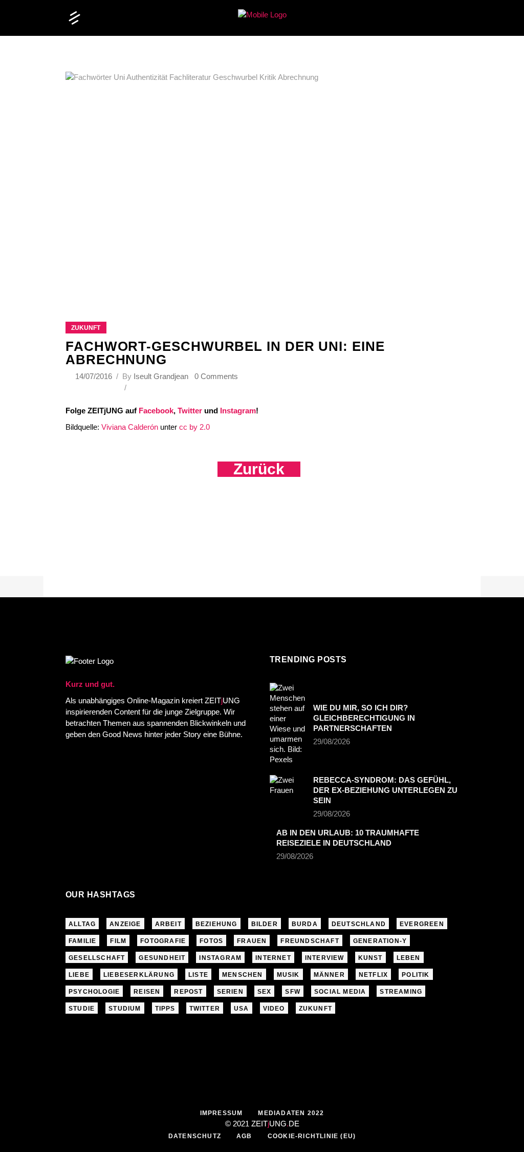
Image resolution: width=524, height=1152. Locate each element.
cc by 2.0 (194, 427)
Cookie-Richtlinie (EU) (312, 1136)
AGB (244, 1136)
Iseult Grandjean (161, 376)
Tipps (165, 1008)
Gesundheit (162, 957)
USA (241, 1008)
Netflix (373, 974)
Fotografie (163, 941)
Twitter (190, 410)
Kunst (370, 957)
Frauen (252, 941)
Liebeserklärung (138, 974)
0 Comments (216, 376)
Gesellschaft (97, 957)
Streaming (401, 991)
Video (274, 1008)
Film (118, 941)
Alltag (82, 924)
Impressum (221, 1113)
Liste (198, 974)
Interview (324, 957)
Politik (415, 974)
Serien (230, 991)
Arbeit (168, 924)
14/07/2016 (94, 376)
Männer (329, 974)
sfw (292, 991)
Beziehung (216, 924)
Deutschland (359, 924)
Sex (264, 991)
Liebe (79, 974)
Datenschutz (194, 1136)
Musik (288, 974)
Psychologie (94, 991)
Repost (188, 991)
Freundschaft (309, 941)
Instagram (238, 410)
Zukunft (85, 327)
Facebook (156, 410)
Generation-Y (380, 941)
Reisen (147, 991)
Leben (409, 957)
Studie (82, 1008)
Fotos (211, 941)
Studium (124, 1008)
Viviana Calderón (128, 427)
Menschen (242, 974)
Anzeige (125, 924)
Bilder (264, 924)
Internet (273, 957)
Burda (305, 924)
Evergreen (422, 924)
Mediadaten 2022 (291, 1113)
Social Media (340, 991)
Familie (82, 941)
